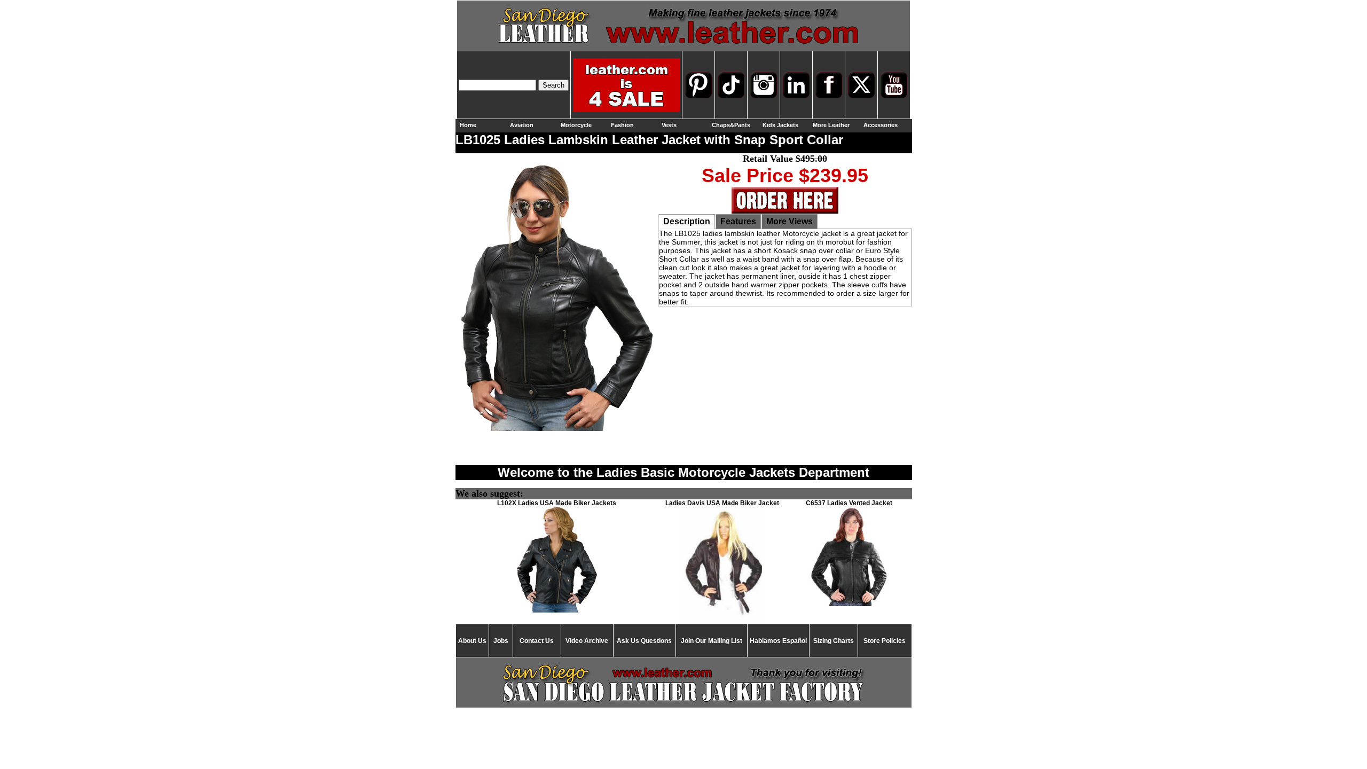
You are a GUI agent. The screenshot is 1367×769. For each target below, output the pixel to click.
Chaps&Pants (731, 125)
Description (686, 221)
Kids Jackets (780, 125)
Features (738, 221)
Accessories (880, 125)
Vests (669, 125)
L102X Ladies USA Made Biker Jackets (556, 503)
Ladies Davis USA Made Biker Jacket (722, 503)
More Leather (831, 125)
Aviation (521, 125)
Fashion (622, 125)
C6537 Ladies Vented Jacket (849, 503)
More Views (789, 221)
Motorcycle (576, 125)
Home (468, 125)
